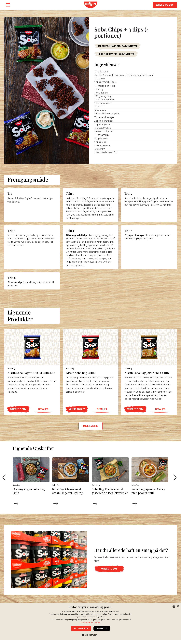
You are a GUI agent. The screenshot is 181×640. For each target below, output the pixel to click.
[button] (18, 409)
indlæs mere (90, 425)
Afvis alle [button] (102, 628)
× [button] (178, 606)
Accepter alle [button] (81, 628)
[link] (90, 4)
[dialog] (90, 621)
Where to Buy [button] (165, 5)
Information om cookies (90, 622)
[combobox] (174, 606)
